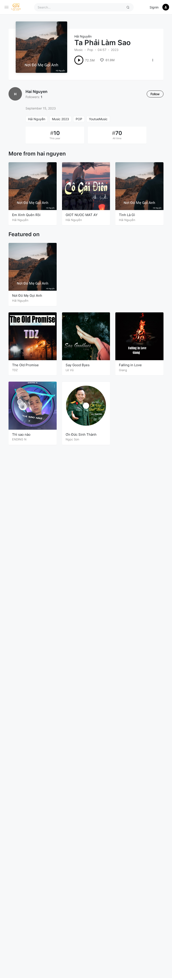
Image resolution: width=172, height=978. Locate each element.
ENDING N (19, 439)
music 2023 (60, 119)
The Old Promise (25, 365)
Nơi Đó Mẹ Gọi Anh (27, 295)
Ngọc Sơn (72, 439)
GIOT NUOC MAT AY (82, 215)
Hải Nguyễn (83, 36)
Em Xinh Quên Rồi (26, 215)
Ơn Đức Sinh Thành (81, 434)
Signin (154, 7)
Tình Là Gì (127, 215)
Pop (90, 50)
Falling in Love (130, 365)
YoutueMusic (98, 119)
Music (78, 50)
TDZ (15, 370)
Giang (123, 370)
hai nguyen (36, 91)
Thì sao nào (21, 434)
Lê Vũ (70, 370)
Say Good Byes (78, 365)
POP (79, 119)
